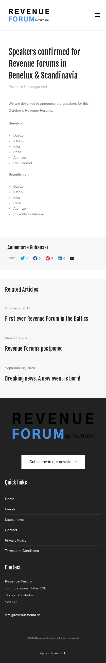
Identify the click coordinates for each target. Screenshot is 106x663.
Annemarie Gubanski (27, 247)
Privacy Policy (15, 540)
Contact (11, 530)
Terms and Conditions (22, 551)
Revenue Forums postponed (34, 348)
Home (9, 499)
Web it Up (60, 653)
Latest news (14, 520)
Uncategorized (35, 87)
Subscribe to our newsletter (53, 462)
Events (10, 509)
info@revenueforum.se (23, 615)
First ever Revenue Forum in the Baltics (46, 318)
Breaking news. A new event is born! (42, 378)
